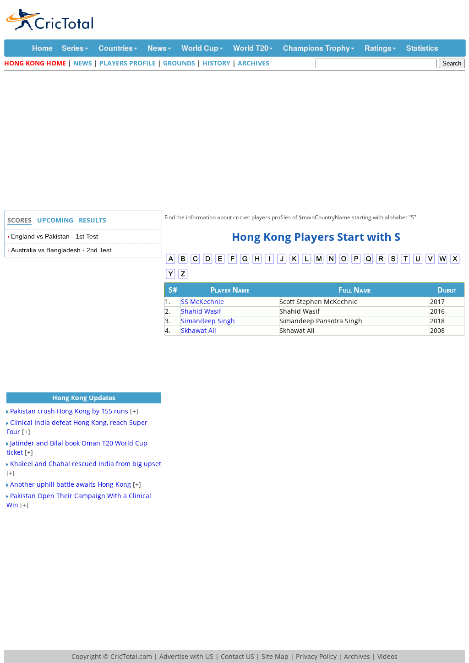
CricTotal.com (131, 656)
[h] (257, 262)
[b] (183, 262)
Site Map (275, 656)
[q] (368, 262)
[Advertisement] (237, 142)
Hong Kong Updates (83, 397)
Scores (19, 220)
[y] (170, 277)
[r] (381, 262)
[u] (418, 262)
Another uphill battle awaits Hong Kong (70, 484)
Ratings (378, 48)
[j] (282, 262)
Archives (253, 63)
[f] (232, 262)
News (157, 48)
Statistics (422, 48)
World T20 (250, 48)
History (216, 63)
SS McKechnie (202, 301)
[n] (331, 262)
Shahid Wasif (201, 311)
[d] (208, 262)
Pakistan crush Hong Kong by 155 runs (69, 411)
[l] (306, 262)
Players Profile (127, 63)
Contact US (237, 656)
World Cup (199, 48)
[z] (183, 277)
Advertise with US (186, 656)
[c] (195, 262)
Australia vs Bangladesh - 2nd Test (61, 250)
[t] (405, 262)
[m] (319, 262)
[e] (220, 262)
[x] (455, 262)
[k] (294, 262)
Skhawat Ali (198, 330)
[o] (344, 262)
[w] (442, 262)
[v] (430, 262)
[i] (269, 262)
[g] (245, 262)
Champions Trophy (316, 48)
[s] (393, 262)
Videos (387, 656)
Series (73, 48)
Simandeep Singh (208, 320)
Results (92, 220)
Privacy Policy (316, 656)
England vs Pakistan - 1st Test (54, 236)
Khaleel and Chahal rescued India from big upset (85, 463)
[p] (356, 262)
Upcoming (55, 220)
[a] (170, 262)
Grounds (179, 63)
